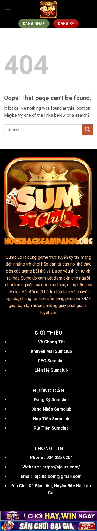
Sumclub (14, 257)
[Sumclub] (48, 9)
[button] (7, 9)
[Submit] (87, 129)
